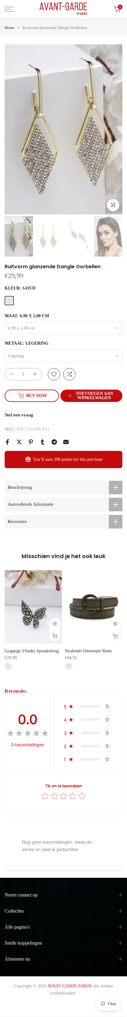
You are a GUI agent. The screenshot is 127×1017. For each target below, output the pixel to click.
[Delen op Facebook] (7, 442)
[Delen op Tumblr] (42, 442)
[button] (88, 706)
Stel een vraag (19, 414)
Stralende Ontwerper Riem (88, 651)
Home (9, 28)
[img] (28, 734)
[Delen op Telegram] (54, 442)
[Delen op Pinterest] (31, 442)
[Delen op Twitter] (19, 442)
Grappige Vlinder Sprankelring (32, 651)
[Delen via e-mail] (66, 442)
